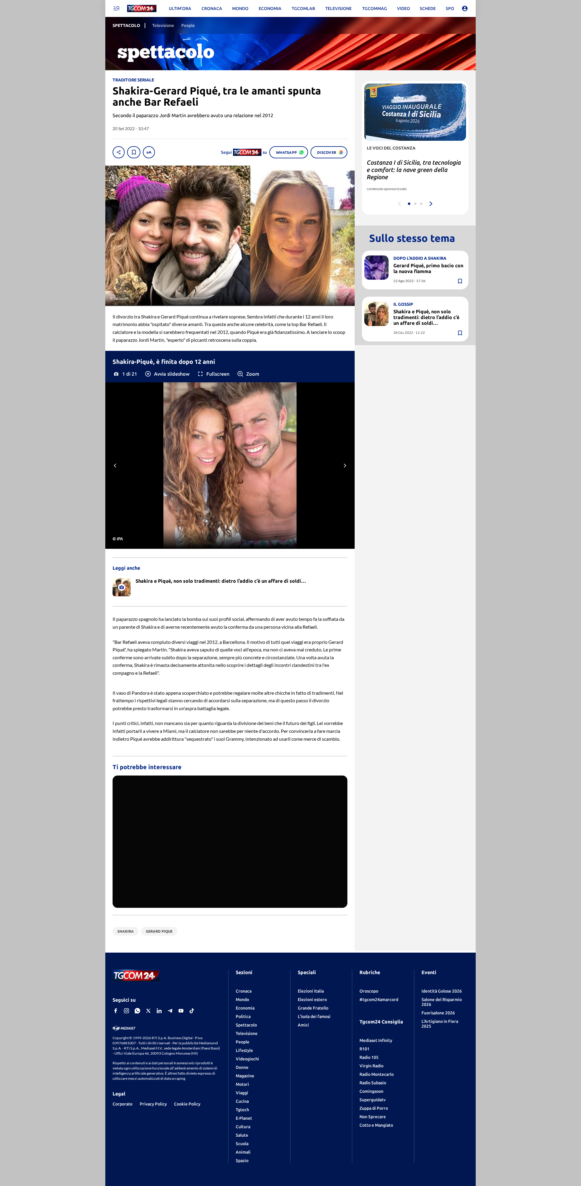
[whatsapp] (137, 1011)
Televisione (247, 1033)
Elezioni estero (312, 999)
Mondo (242, 999)
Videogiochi (247, 1058)
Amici (303, 1025)
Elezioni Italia (311, 991)
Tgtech (242, 1109)
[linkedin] (159, 1011)
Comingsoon (371, 1091)
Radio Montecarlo (376, 1074)
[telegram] (170, 1011)
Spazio (242, 1160)
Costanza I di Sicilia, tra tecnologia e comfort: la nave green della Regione (414, 169)
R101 (364, 1048)
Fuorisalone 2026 (438, 1012)
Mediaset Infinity (375, 1040)
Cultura (243, 1126)
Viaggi (242, 1092)
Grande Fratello (313, 1008)
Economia (245, 1008)
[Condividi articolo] (119, 152)
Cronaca (243, 991)
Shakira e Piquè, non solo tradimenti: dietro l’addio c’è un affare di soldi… (426, 317)
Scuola (242, 1143)
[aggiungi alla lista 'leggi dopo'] (133, 152)
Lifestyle (244, 1050)
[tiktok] (192, 1011)
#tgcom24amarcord (378, 999)
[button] (166, 373)
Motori (242, 1084)
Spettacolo (246, 1025)
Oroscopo (368, 991)
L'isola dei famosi (314, 1016)
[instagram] (126, 1011)
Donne (242, 1067)
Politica (243, 1016)
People (242, 1041)
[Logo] (141, 8)
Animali (243, 1152)
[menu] (116, 8)
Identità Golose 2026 (442, 991)
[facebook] (116, 1011)
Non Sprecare (372, 1116)
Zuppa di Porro (373, 1108)
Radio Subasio (372, 1082)
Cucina (242, 1101)
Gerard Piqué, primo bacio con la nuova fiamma (428, 268)
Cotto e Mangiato (376, 1125)
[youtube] (181, 1011)
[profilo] (465, 8)
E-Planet (244, 1118)
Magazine (245, 1075)
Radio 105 (369, 1057)
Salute (242, 1135)
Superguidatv (372, 1099)
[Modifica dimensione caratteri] (149, 152)
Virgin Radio (371, 1065)
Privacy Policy (153, 1104)
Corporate (123, 1104)
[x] (148, 1011)
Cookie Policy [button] (187, 1104)
